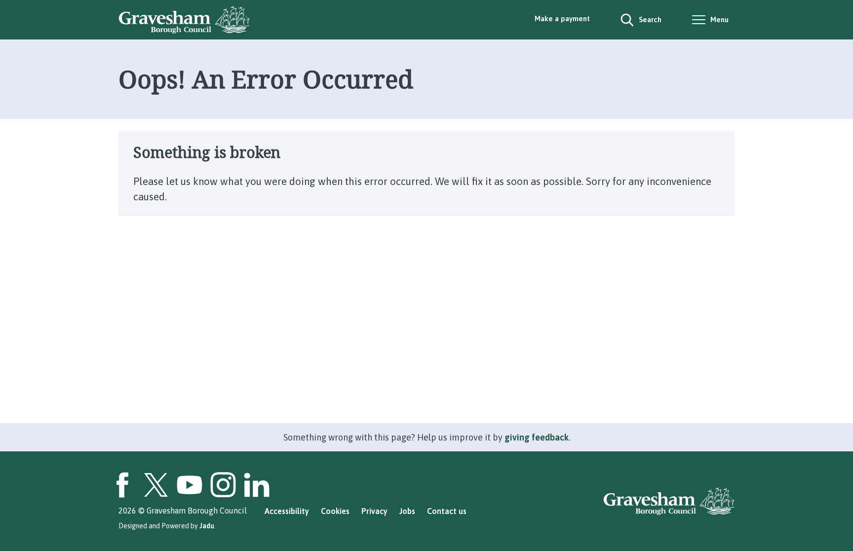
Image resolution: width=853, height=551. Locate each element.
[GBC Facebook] (122, 485)
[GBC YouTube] (189, 485)
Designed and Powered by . (167, 526)
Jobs (407, 511)
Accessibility (287, 511)
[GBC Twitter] (156, 485)
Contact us (446, 511)
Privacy (374, 511)
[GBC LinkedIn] (257, 485)
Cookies (335, 511)
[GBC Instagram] (223, 485)
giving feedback (536, 437)
